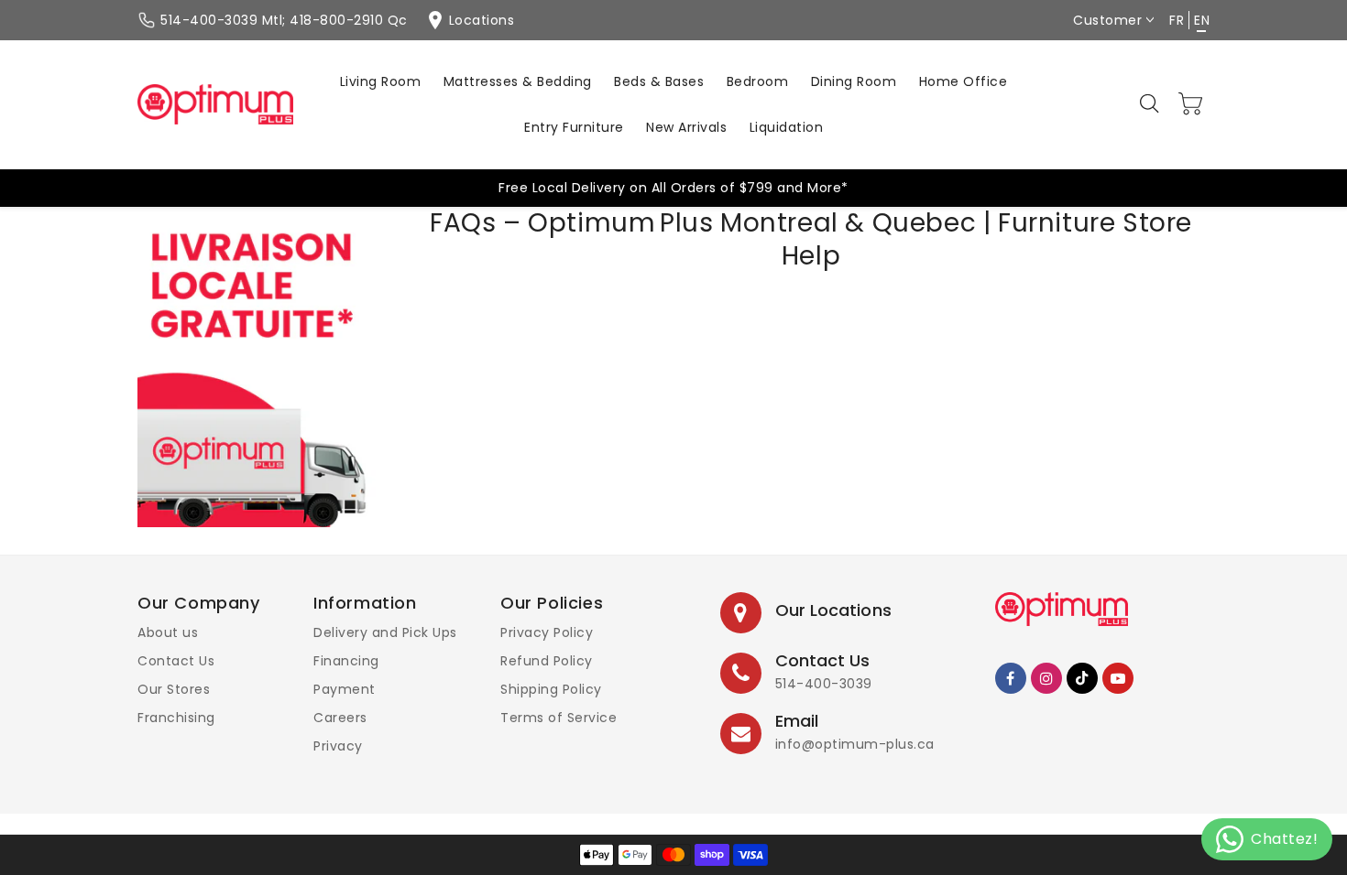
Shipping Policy (551, 689)
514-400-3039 (823, 684)
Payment (344, 689)
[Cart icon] (1191, 103)
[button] (1151, 104)
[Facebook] (1010, 678)
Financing (346, 661)
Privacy (338, 746)
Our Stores (173, 689)
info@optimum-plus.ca (855, 744)
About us (167, 632)
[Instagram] (1046, 678)
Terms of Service (558, 717)
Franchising (176, 717)
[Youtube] (1117, 678)
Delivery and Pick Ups (385, 632)
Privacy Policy (546, 632)
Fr (1176, 20)
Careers (340, 717)
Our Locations (833, 610)
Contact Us (175, 661)
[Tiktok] (1082, 678)
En (1202, 20)
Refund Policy (546, 661)
